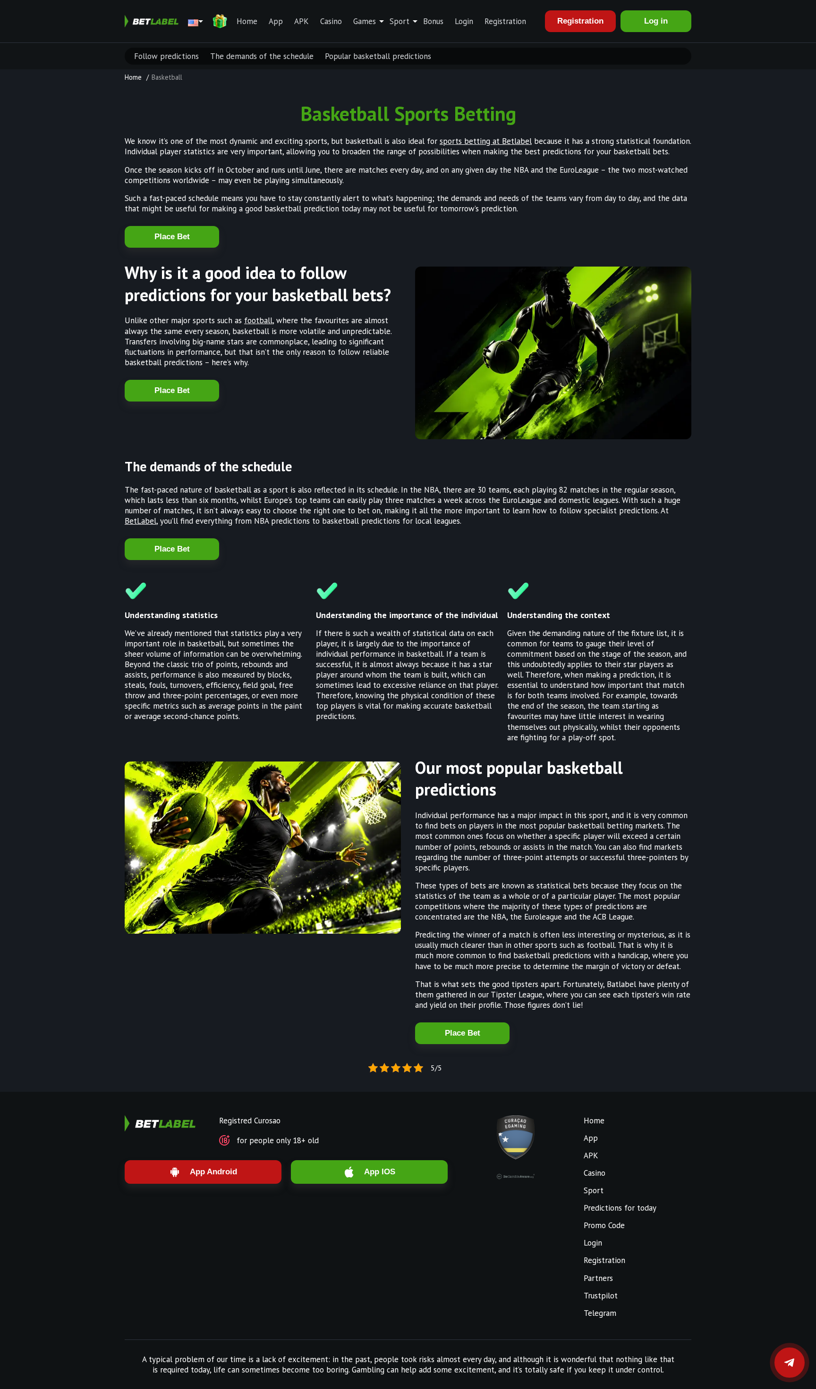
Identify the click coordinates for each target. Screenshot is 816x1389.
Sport (399, 21)
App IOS (379, 1171)
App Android (213, 1171)
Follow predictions (166, 56)
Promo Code (604, 1225)
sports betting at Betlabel (486, 141)
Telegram (600, 1313)
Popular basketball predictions (378, 56)
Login (464, 21)
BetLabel (140, 521)
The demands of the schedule (262, 56)
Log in (656, 21)
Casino (331, 21)
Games (364, 21)
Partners (598, 1278)
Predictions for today (620, 1208)
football (258, 320)
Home (247, 21)
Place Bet (172, 236)
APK (301, 21)
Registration (505, 21)
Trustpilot (601, 1295)
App (276, 21)
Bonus (433, 21)
